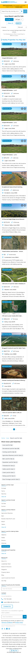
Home (3, 438)
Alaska (3, 537)
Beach (3, 521)
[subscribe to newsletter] (25, 617)
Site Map (3, 580)
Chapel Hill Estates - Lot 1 (9, 58)
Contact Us (7, 606)
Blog (2, 575)
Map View (15, 650)
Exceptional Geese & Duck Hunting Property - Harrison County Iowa (12, 187)
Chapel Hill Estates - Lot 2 (9, 122)
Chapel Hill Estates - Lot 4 (9, 154)
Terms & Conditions (7, 622)
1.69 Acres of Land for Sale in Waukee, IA (13, 283)
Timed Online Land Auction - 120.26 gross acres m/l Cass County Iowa (12, 252)
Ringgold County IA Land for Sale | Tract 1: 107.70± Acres (13, 348)
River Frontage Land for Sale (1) (11, 479)
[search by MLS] (25, 589)
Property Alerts (5, 572)
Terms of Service (9, 625)
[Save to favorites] (22, 44)
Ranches (3, 494)
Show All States (5, 546)
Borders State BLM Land (8, 518)
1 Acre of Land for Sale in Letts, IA (11, 412)
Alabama (3, 535)
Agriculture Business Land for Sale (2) (12, 455)
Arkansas (3, 543)
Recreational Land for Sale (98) (10, 448)
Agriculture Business (7, 513)
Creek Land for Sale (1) (8, 472)
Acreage (3, 488)
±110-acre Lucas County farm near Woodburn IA (12, 316)
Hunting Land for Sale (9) (9, 452)
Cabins (3, 524)
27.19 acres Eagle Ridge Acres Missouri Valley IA (13, 220)
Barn (2, 516)
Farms (3, 491)
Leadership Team (6, 564)
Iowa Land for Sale (7, 445)
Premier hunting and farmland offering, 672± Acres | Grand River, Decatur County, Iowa (14, 381)
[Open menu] (26, 2)
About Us (3, 561)
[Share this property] (25, 44)
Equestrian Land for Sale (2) (9, 462)
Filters (10, 23)
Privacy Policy (19, 622)
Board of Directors (6, 566)
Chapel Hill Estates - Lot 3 (9, 90)
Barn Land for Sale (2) (8, 459)
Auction (3, 506)
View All (3, 496)
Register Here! (18, 6)
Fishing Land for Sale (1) (8, 476)
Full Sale (3, 503)
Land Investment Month (8, 578)
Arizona (3, 540)
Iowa (7, 438)
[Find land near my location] (21, 11)
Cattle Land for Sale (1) (8, 469)
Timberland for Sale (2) (8, 465)
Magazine (4, 569)
